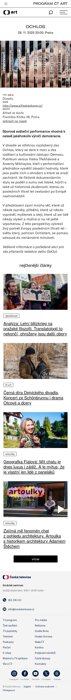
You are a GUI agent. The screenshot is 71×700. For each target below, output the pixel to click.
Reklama (40, 625)
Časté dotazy (42, 658)
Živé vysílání (10, 625)
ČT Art (8, 384)
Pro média (41, 620)
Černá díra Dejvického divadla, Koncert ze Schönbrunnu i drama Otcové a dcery (33, 397)
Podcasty (8, 642)
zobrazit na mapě (15, 121)
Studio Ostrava (43, 636)
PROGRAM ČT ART (50, 3)
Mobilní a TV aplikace (15, 658)
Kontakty (40, 663)
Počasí (7, 647)
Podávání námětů (45, 652)
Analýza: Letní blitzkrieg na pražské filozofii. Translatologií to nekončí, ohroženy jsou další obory (35, 328)
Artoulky (10, 454)
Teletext (8, 636)
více (35, 559)
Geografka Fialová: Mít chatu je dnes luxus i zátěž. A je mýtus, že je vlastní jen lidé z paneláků (33, 466)
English (27, 686)
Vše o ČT (8, 663)
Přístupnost (9, 690)
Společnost (11, 315)
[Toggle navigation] (5, 4)
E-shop (7, 652)
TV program (10, 620)
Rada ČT (39, 642)
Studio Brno (42, 631)
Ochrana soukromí (44, 686)
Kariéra (39, 647)
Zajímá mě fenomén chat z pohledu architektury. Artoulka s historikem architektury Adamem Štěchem (34, 538)
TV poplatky (10, 631)
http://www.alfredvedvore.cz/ (23, 105)
